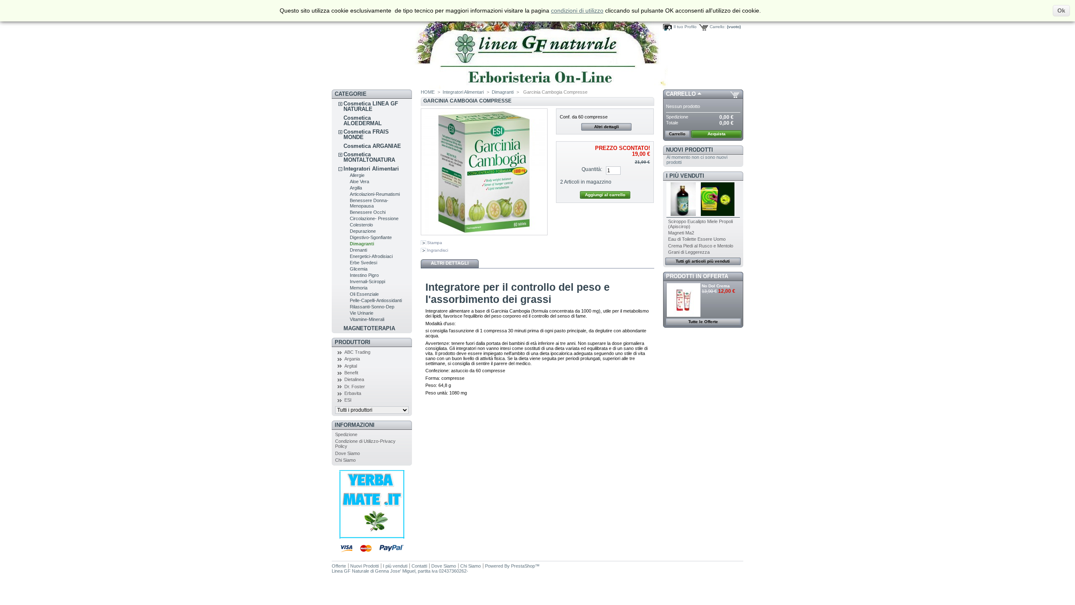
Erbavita (352, 393)
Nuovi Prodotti (689, 150)
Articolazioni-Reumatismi (375, 194)
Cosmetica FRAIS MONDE (366, 134)
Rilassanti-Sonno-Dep (372, 306)
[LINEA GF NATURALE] (500, 86)
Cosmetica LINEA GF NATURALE (370, 106)
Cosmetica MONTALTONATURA (369, 157)
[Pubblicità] (371, 536)
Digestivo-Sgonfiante (371, 237)
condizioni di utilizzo (577, 10)
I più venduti (685, 176)
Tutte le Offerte (703, 321)
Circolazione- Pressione (374, 218)
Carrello (681, 94)
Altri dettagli (606, 126)
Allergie (357, 175)
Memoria (358, 287)
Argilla (356, 187)
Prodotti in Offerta (697, 276)
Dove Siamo (347, 453)
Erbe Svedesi (363, 262)
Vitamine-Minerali (367, 319)
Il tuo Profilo (685, 26)
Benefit (351, 372)
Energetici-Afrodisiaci (371, 256)
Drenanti (358, 250)
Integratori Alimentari (371, 169)
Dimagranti (362, 243)
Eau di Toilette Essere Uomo (697, 239)
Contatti (419, 565)
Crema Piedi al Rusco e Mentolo (700, 245)
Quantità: (592, 169)
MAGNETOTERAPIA (369, 328)
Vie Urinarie (361, 313)
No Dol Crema (716, 286)
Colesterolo (361, 224)
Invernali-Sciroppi (367, 281)
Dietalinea (354, 379)
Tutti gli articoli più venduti (703, 261)
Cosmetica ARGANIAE (372, 146)
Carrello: (718, 26)
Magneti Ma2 (681, 232)
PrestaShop (523, 565)
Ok (1061, 10)
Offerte (339, 565)
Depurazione (363, 231)
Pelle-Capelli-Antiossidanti (376, 300)
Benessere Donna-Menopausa (369, 203)
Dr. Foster (354, 386)
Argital (350, 365)
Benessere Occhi (367, 212)
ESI (347, 399)
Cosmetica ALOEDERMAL (362, 120)
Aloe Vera (359, 181)
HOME (428, 92)
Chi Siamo (345, 460)
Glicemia (358, 268)
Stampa (434, 242)
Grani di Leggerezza (689, 252)
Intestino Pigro (364, 275)
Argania (352, 358)
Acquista (717, 134)
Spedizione (346, 434)
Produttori (352, 342)
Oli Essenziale (364, 294)
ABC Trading (357, 352)
